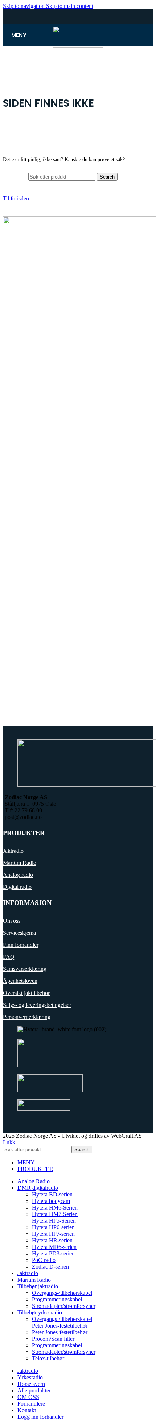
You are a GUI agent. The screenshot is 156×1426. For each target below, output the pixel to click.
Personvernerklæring (26, 1017)
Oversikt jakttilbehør (26, 993)
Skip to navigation (24, 6)
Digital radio (17, 887)
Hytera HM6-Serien (55, 1207)
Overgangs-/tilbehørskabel (62, 1293)
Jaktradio (13, 851)
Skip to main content (69, 6)
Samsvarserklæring (24, 969)
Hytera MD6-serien (54, 1247)
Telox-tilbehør (48, 1358)
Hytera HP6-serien (53, 1227)
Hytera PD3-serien (53, 1253)
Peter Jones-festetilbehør (59, 1326)
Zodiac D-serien (50, 1266)
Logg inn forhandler (40, 1417)
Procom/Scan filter (53, 1339)
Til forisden (16, 198)
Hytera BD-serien (52, 1194)
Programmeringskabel (57, 1299)
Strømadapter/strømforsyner (63, 1306)
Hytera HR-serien (52, 1240)
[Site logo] (78, 46)
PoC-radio (44, 1260)
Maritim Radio (19, 863)
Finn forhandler (20, 945)
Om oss (11, 921)
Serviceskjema (19, 933)
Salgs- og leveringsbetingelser (37, 1005)
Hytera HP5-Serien (54, 1221)
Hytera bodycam (51, 1201)
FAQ (9, 957)
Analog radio (18, 875)
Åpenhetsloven (20, 981)
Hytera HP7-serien (53, 1234)
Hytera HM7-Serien (55, 1214)
